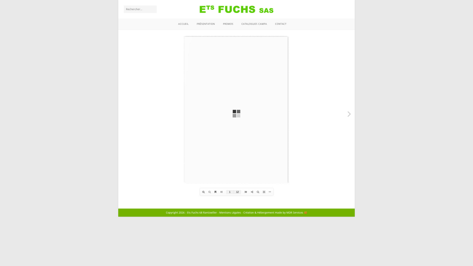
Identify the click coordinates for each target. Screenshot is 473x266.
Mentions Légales (230, 212)
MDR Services (294, 212)
